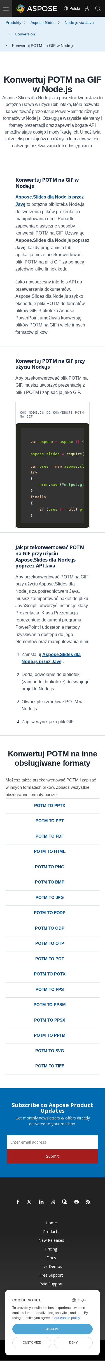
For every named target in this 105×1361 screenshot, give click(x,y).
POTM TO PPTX (49, 805)
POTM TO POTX (49, 974)
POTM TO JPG (50, 897)
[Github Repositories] (76, 1202)
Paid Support (51, 1283)
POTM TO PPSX (49, 1020)
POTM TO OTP (49, 943)
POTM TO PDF (50, 836)
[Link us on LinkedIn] (41, 1202)
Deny (73, 1342)
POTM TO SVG (49, 1050)
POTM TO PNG (49, 866)
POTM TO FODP (50, 912)
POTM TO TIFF (49, 1065)
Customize (32, 1342)
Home (51, 1222)
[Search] (98, 8)
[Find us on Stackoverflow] (53, 1202)
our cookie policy (67, 1318)
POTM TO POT (49, 958)
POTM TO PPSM (50, 1004)
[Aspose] (37, 8)
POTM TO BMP (49, 882)
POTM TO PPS (50, 989)
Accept (52, 1329)
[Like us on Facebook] (18, 1202)
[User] (86, 8)
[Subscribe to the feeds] (88, 1202)
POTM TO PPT (50, 820)
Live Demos (51, 1266)
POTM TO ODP (49, 928)
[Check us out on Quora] (65, 1202)
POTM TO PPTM (50, 1035)
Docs (51, 1257)
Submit (52, 1156)
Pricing (51, 1249)
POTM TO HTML (50, 851)
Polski (74, 8)
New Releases (51, 1240)
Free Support (51, 1275)
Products (51, 1231)
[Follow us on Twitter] (29, 1202)
